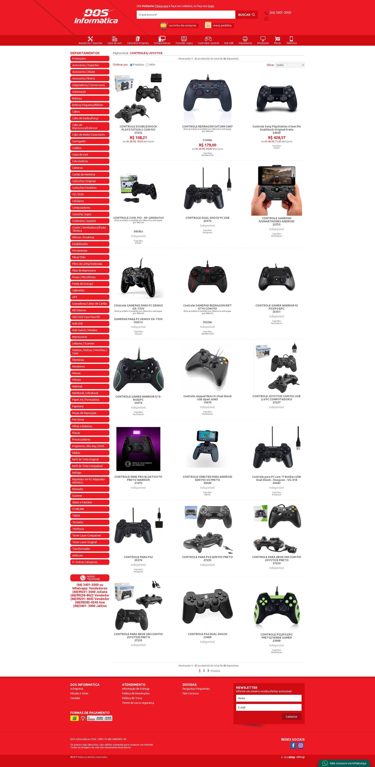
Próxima (215, 671)
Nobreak (77, 386)
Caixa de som (114, 43)
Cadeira (76, 147)
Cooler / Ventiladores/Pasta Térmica (89, 229)
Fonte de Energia (82, 283)
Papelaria (77, 406)
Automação (79, 91)
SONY (276, 148)
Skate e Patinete (82, 502)
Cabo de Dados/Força (85, 118)
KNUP (138, 243)
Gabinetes (78, 290)
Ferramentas (80, 250)
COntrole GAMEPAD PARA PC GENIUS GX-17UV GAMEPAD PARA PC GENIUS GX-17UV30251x (138, 314)
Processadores (81, 439)
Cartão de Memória (83, 174)
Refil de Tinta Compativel (87, 466)
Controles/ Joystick (208, 43)
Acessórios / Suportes (90, 43)
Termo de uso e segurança (138, 702)
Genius (138, 334)
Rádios (76, 452)
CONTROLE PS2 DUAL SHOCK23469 (207, 636)
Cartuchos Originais (138, 43)
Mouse (76, 373)
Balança (77, 98)
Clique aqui (161, 6)
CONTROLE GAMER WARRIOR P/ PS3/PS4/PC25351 (276, 308)
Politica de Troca (132, 698)
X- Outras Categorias (85, 562)
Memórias (78, 359)
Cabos (76, 111)
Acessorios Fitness (83, 78)
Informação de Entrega (135, 688)
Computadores (162, 43)
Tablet (76, 515)
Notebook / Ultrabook (85, 393)
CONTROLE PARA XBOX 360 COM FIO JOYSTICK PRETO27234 (276, 560)
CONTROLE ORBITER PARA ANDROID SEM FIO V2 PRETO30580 (207, 480)
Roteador (77, 489)
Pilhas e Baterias (82, 426)
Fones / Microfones (84, 277)
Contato (75, 698)
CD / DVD (78, 194)
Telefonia (291, 43)
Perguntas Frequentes (196, 688)
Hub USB (228, 43)
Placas (277, 43)
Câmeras (77, 167)
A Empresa (76, 688)
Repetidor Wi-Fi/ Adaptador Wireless (88, 481)
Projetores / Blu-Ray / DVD (88, 446)
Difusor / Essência (83, 237)
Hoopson (207, 232)
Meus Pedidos (219, 26)
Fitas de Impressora (84, 270)
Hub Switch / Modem (84, 330)
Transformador (81, 548)
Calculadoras (80, 161)
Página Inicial (120, 53)
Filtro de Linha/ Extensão (87, 263)
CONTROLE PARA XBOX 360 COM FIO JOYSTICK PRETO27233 (138, 637)
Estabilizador (80, 244)
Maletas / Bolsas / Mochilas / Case (89, 352)
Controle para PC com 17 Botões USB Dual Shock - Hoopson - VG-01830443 (276, 480)
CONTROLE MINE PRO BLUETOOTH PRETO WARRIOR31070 (138, 480)
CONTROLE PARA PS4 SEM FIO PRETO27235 (207, 558)
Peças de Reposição (84, 413)
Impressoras (245, 43)
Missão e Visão (79, 693)
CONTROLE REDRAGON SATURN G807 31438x (207, 133)
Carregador (79, 141)
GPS (74, 297)
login (211, 6)
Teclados (77, 522)
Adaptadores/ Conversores (88, 85)
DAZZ (207, 494)
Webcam (77, 555)
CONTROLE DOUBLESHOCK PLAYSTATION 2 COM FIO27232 (138, 129)
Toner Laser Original (84, 542)
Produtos (138, 64)
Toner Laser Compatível (86, 535)
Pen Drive (78, 419)
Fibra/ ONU (78, 257)
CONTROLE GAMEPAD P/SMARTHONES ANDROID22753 (276, 221)
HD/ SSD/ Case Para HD (86, 317)
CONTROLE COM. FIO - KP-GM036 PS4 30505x (138, 224)
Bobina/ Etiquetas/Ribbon (87, 105)
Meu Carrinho (179, 26)
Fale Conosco (191, 693)
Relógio (76, 472)
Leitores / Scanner (83, 343)
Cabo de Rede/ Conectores (88, 134)
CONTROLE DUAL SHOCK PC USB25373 (207, 219)
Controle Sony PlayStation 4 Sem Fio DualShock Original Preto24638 (277, 129)
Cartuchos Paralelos (84, 187)
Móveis (76, 379)
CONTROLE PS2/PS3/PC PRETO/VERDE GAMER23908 (277, 637)
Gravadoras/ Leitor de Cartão (89, 303)
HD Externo (79, 310)
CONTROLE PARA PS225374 (138, 558)
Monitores (263, 43)
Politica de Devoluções (136, 693)
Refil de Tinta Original (85, 459)
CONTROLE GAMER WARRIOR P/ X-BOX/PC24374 (138, 399)
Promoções (79, 58)
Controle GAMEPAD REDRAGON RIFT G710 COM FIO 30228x (207, 314)
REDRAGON (207, 155)
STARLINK (78, 509)
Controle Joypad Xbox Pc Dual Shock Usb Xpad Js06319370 (207, 399)
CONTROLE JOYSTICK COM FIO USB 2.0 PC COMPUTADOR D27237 (277, 399)
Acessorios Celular (83, 71)
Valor (152, 64)
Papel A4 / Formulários (85, 399)
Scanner (77, 495)
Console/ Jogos (184, 43)
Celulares (78, 201)
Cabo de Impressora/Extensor (85, 126)
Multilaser (276, 236)
